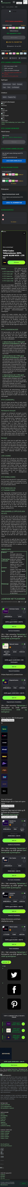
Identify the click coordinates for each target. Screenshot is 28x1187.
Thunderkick (4, 1124)
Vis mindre (13, 183)
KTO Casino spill (8, 274)
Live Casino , (18, 122)
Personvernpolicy (5, 1180)
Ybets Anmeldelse (14, 948)
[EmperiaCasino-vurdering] (24, 680)
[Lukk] (24, 233)
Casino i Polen (4, 1138)
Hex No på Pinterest (6, 1146)
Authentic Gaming (5, 1126)
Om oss (3, 1178)
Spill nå (14, 626)
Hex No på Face (5, 1144)
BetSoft (3, 1120)
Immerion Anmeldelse (14, 915)
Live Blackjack (15, 87)
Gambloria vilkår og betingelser (14, 851)
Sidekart (3, 1175)
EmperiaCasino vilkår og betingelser (14, 711)
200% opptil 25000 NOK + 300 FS (14, 1062)
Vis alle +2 (23, 25)
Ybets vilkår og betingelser (14, 955)
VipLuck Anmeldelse (14, 671)
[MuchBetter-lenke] (10, 174)
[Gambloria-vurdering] (24, 821)
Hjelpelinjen (21, 634)
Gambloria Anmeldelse (14, 844)
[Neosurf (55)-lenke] (13, 28)
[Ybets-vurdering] (24, 927)
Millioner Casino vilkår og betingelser (18, 1071)
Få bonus (14, 142)
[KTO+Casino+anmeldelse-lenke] (14, 981)
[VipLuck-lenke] (8, 1030)
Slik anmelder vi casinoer (7, 1108)
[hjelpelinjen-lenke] (2, 1165)
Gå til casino (14, 37)
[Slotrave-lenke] (8, 1024)
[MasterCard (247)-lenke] (7, 28)
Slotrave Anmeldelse (14, 631)
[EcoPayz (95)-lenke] (4, 28)
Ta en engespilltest (6, 1106)
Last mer (5, 962)
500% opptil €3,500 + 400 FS (14, 940)
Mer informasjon (4, 1184)
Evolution (3, 1117)
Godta (24, 1183)
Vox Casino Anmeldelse (14, 880)
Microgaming (4, 1116)
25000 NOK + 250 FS (14, 836)
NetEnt (4, 97)
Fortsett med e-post (9, 817)
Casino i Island (4, 1135)
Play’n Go (3, 1119)
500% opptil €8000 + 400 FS (14, 907)
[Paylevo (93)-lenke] (20, 28)
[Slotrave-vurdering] (24, 609)
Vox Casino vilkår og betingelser (14, 886)
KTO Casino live (8, 276)
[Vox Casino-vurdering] (24, 858)
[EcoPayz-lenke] (3, 174)
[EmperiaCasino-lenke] (8, 1037)
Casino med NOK (5, 1105)
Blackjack (19, 84)
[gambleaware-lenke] (2, 1162)
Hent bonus (14, 1065)
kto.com (3, 107)
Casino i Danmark (5, 1131)
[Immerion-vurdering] (24, 893)
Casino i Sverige (5, 1133)
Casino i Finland (5, 1136)
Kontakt (3, 1176)
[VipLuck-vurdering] (24, 644)
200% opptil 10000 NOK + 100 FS (14, 693)
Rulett (14, 84)
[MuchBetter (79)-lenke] (10, 28)
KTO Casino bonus (9, 271)
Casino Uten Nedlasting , (8, 122)
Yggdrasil (3, 1122)
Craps (4, 87)
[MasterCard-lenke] (6, 174)
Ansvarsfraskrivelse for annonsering (10, 601)
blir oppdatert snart (14, 33)
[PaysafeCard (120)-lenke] (23, 28)
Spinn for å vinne (8, 720)
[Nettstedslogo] (6, 2)
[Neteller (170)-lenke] (16, 28)
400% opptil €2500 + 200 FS (14, 622)
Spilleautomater (7, 84)
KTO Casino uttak (8, 281)
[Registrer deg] (25, 2)
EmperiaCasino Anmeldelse (14, 702)
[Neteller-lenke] (16, 174)
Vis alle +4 (20, 174)
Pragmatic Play (11, 97)
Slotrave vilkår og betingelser (14, 637)
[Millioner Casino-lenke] (6, 1059)
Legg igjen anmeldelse (14, 161)
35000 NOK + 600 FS (14, 871)
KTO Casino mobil (8, 278)
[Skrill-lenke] (16, 181)
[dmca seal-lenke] (2, 1158)
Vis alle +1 (20, 181)
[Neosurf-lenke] (13, 174)
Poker (9, 87)
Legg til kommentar (14, 203)
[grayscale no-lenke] (2, 1169)
